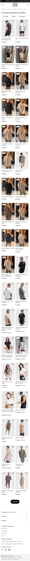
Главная (4, 9)
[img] (15, 4)
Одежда (14, 9)
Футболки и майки (21, 9)
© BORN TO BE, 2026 (9, 556)
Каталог (9, 9)
